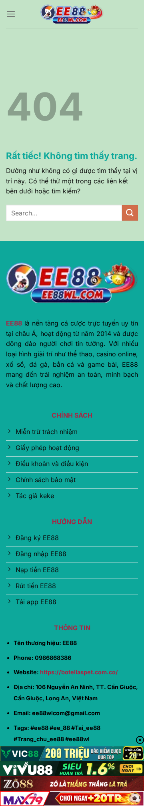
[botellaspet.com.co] (72, 14)
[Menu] (11, 14)
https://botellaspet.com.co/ (79, 672)
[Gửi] (130, 213)
